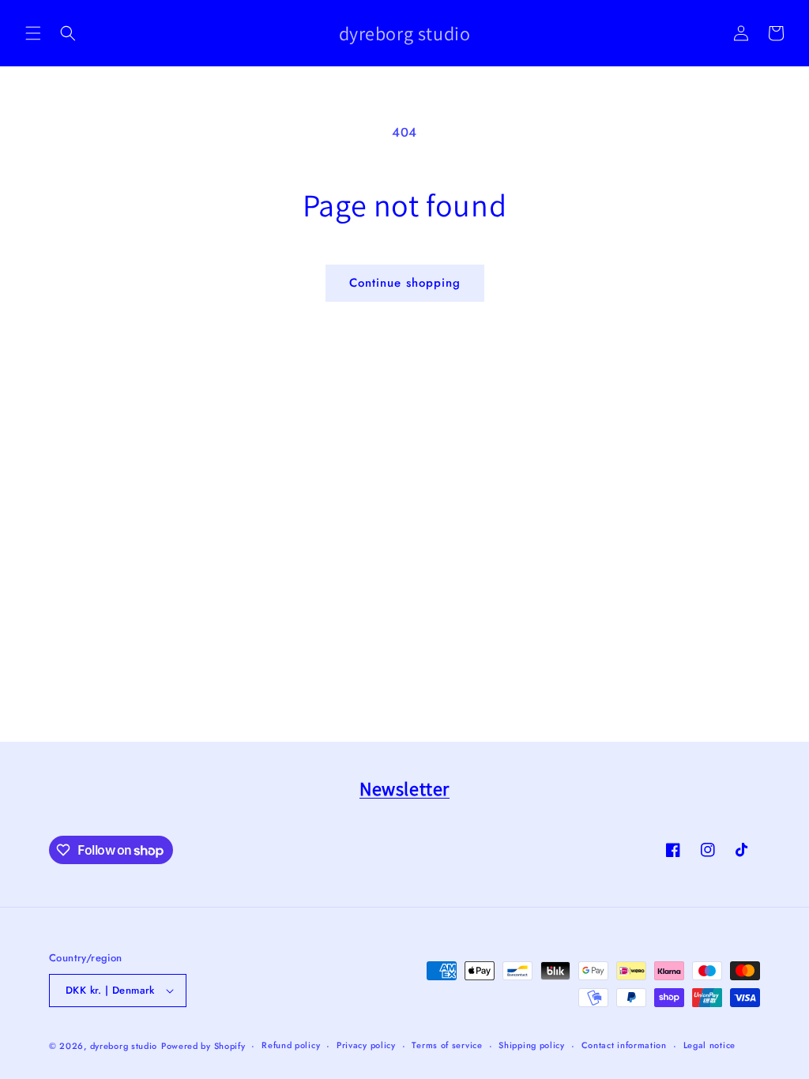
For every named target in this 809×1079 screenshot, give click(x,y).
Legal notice (709, 1045)
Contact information (624, 1045)
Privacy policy (366, 1045)
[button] (33, 33)
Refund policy (291, 1045)
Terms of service (447, 1045)
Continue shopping (405, 282)
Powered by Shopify (203, 1046)
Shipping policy (532, 1045)
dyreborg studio (124, 1046)
